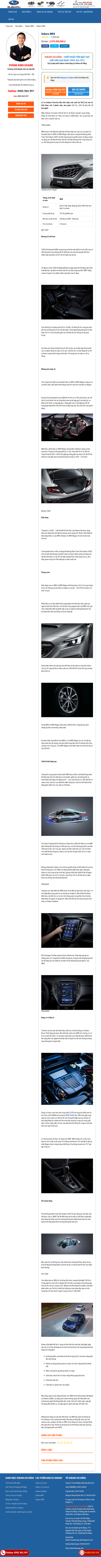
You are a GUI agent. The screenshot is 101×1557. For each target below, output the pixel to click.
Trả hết (54, 771)
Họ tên (20, 776)
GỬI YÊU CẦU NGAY (50, 808)
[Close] (85, 744)
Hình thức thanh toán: (26, 771)
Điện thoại (56, 776)
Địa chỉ (19, 786)
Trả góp (43, 771)
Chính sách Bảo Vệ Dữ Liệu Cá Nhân (31, 801)
